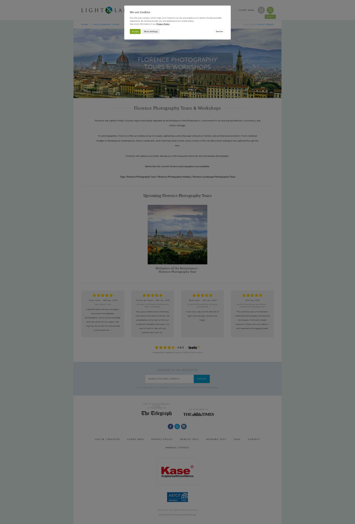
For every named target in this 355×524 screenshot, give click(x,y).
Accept (135, 31)
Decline (219, 31)
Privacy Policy (163, 24)
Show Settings (151, 31)
